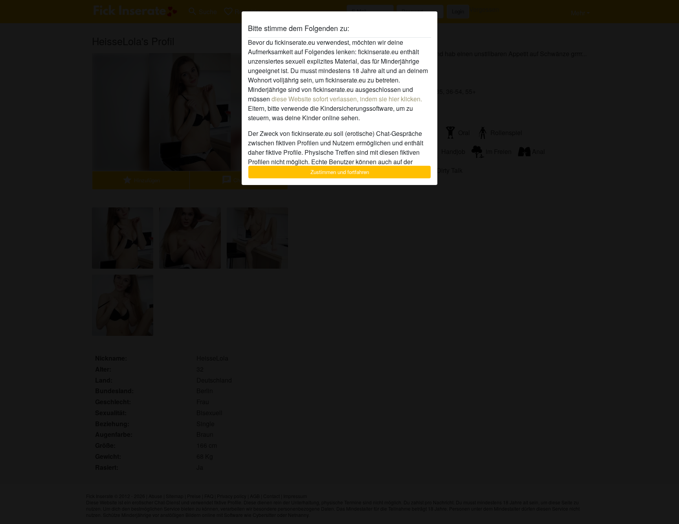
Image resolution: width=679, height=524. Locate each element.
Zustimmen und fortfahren (339, 172)
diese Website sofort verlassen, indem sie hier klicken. (347, 98)
